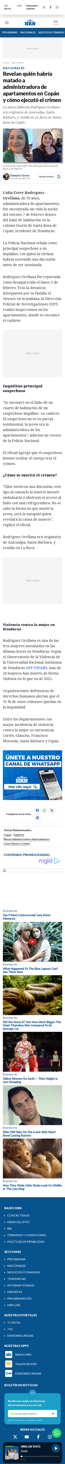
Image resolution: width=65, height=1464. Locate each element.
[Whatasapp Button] (56, 1433)
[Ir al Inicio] (30, 22)
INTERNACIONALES (20, 1285)
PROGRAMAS (10, 32)
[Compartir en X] (52, 810)
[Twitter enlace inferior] (15, 1437)
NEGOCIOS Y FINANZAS (23, 1272)
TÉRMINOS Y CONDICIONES (26, 1235)
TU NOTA (7, 7)
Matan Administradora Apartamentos (27, 839)
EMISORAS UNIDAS (32, 7)
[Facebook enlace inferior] (38, 1437)
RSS (9, 1228)
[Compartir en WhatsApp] (44, 810)
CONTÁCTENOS (18, 1215)
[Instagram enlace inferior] (50, 1437)
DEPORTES (14, 1292)
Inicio (6, 62)
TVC (19, 5)
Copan (7, 834)
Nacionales (17, 62)
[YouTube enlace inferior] (27, 1437)
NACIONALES (28, 32)
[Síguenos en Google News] (37, 817)
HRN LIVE (13, 1305)
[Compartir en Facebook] (37, 810)
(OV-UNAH (36, 667)
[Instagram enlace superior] (57, 7)
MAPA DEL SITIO (18, 1222)
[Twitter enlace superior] (44, 7)
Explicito (19, 834)
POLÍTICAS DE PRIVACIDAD (25, 1241)
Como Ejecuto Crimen (17, 843)
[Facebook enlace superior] (50, 7)
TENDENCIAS (16, 1278)
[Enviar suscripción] (53, 1413)
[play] (56, 1448)
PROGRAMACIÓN (19, 1298)
